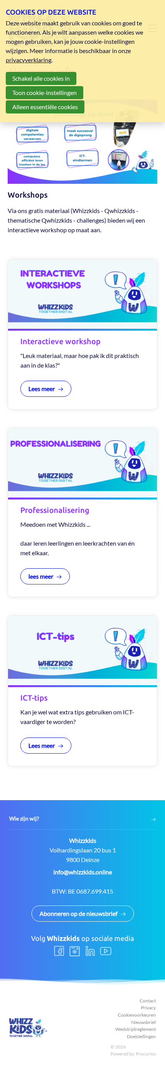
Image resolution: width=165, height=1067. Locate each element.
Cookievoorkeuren (137, 1015)
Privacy (148, 1007)
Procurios (146, 1054)
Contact (148, 1001)
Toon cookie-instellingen (44, 92)
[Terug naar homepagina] (28, 1027)
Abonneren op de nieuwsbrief (78, 913)
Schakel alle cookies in (41, 78)
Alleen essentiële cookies (45, 106)
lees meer (40, 576)
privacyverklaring (28, 59)
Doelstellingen (141, 1036)
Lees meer (41, 388)
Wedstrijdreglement (136, 1029)
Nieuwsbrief (143, 1022)
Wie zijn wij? (24, 819)
